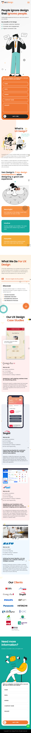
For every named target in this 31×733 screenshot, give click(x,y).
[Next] (30, 279)
